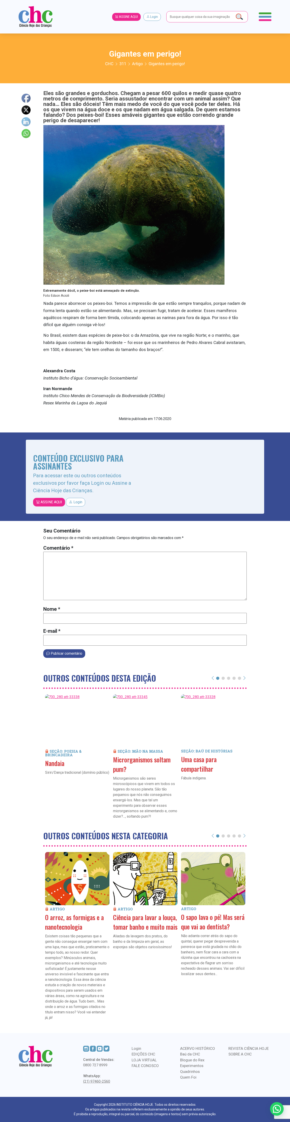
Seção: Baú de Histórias (206, 751)
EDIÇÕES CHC (143, 1054)
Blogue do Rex (192, 1060)
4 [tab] (234, 678)
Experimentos (191, 1065)
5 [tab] (239, 678)
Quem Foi (188, 1077)
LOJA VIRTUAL (144, 1060)
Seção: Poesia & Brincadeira (63, 753)
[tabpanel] (77, 741)
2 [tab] (223, 678)
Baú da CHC (190, 1054)
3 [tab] (228, 678)
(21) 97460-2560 (96, 1081)
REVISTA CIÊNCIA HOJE (248, 1048)
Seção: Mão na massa (140, 751)
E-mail (51, 631)
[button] (277, 1109)
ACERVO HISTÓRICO (197, 1048)
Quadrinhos (190, 1071)
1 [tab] (217, 678)
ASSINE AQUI (128, 17)
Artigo (57, 909)
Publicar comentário (66, 653)
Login (154, 17)
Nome (51, 609)
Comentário (58, 548)
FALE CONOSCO (145, 1065)
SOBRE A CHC (240, 1054)
